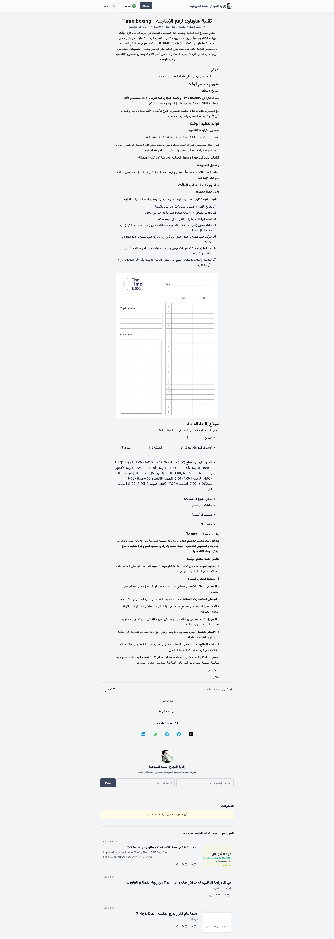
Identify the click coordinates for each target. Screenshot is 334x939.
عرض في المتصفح (138, 27)
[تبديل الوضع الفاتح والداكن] (114, 6)
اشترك (145, 6)
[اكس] (191, 734)
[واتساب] (155, 734)
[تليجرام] (167, 734)
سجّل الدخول (175, 814)
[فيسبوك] (179, 734)
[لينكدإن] (143, 734)
